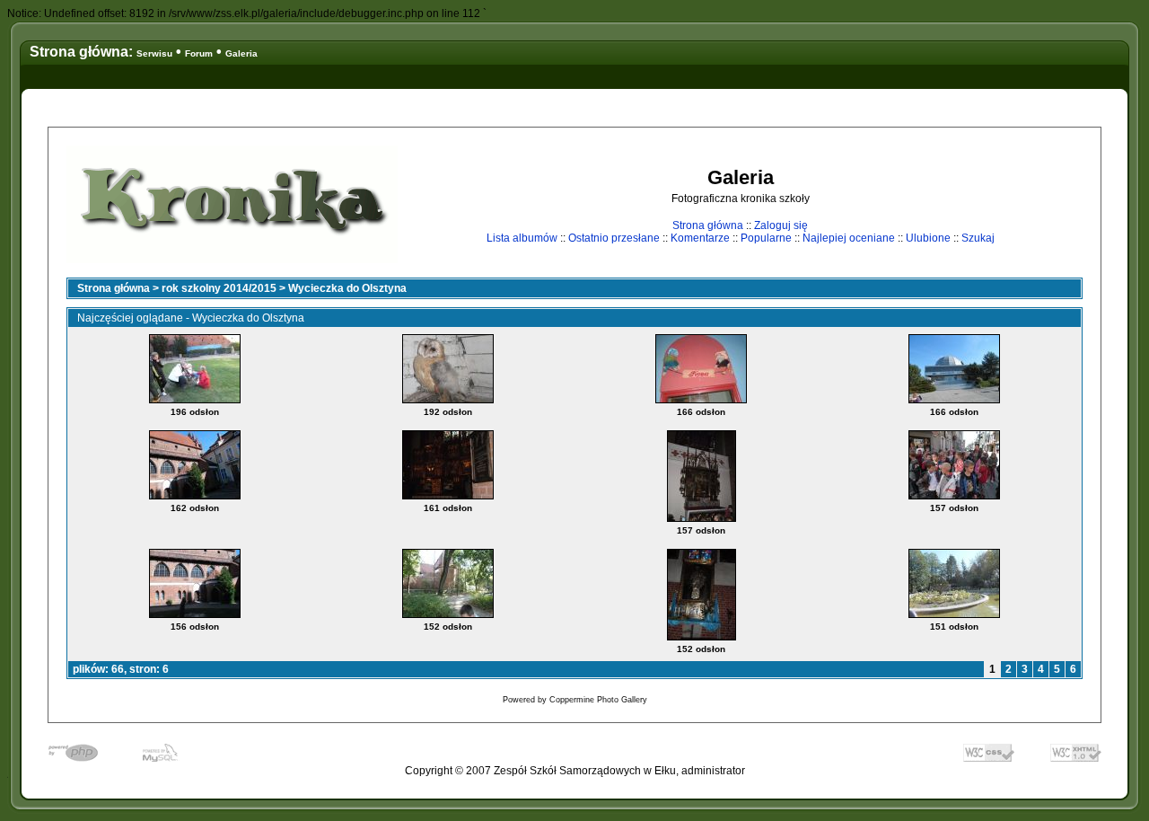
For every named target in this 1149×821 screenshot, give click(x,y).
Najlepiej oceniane (849, 238)
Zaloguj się (781, 225)
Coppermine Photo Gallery (598, 699)
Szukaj (978, 238)
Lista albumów (522, 238)
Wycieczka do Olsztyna (347, 288)
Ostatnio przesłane (614, 238)
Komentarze (700, 238)
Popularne (766, 238)
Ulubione (928, 238)
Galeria (241, 53)
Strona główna (707, 225)
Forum (199, 53)
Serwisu (154, 53)
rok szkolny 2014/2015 (219, 288)
